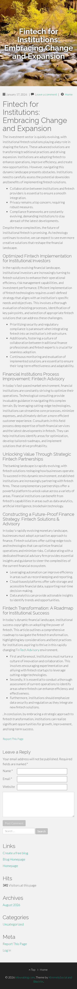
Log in (7, 950)
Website (9, 787)
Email (7, 779)
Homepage (10, 866)
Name (8, 771)
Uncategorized (13, 924)
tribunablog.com (25, 977)
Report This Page (13, 738)
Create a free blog (15, 853)
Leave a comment (46, 94)
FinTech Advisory (27, 650)
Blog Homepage (14, 859)
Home (69, 94)
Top (32, 969)
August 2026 (11, 905)
